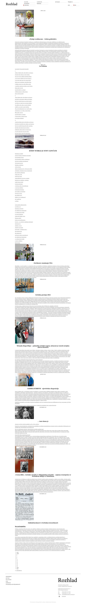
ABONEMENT (9, 576)
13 (17, 563)
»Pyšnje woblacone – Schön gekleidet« (43, 39)
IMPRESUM (8, 582)
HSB (69, 5)
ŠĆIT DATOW (8, 579)
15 (17, 566)
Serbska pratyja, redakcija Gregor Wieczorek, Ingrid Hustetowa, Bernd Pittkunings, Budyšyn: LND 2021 (43, 307)
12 (17, 562)
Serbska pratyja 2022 (43, 295)
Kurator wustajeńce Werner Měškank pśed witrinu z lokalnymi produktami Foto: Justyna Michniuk (43, 398)
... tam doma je (43, 421)
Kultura (26, 1)
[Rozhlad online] (11, 3)
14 (17, 565)
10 (17, 559)
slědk (18, 553)
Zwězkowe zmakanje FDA (43, 263)
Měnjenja (39, 3)
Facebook (64, 596)
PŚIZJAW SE (70, 1)
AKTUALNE (57, 1)
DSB (75, 5)
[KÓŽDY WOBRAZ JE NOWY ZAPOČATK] (24, 141)
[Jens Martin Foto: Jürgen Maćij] (24, 412)
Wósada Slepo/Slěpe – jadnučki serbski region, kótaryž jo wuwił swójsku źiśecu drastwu (43, 346)
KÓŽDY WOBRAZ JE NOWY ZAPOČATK (43, 151)
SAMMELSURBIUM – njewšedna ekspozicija (43, 389)
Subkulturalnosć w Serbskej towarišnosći (43, 523)
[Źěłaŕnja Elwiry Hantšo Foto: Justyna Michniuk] (24, 330)
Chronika (26, 5)
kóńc (18, 568)
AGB (7, 581)
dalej (18, 567)
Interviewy (26, 3)
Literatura (39, 1)
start (18, 552)
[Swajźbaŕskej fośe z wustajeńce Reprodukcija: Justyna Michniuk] (24, 459)
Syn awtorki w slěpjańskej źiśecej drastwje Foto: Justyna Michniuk (43, 361)
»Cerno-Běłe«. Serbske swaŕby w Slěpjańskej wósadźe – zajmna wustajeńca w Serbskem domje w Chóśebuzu (43, 475)
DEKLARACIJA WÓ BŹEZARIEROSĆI (13, 584)
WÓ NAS (8, 578)
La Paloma (43, 66)
